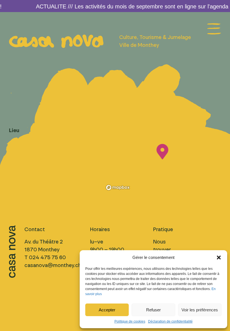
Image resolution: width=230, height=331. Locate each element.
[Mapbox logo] (117, 187)
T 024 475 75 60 (45, 257)
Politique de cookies (129, 321)
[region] (162, 159)
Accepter (107, 309)
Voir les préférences (199, 309)
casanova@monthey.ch (52, 265)
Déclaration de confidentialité (170, 321)
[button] (219, 257)
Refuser (153, 309)
